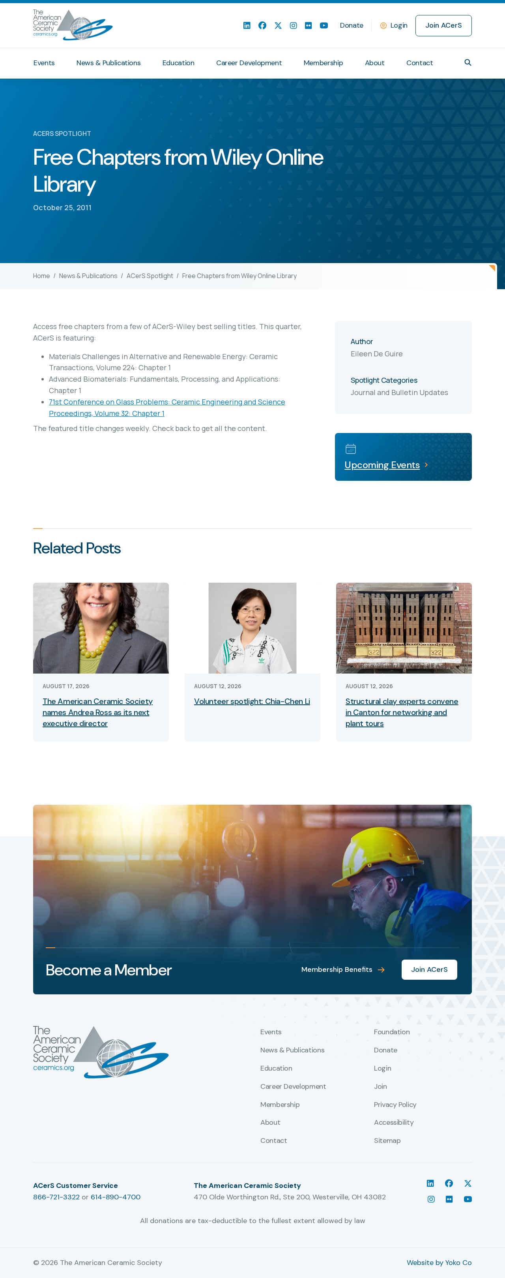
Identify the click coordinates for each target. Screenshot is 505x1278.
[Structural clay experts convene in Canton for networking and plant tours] (404, 627)
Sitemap (387, 1141)
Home (41, 275)
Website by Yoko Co (439, 1262)
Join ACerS (443, 25)
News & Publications (108, 63)
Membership (323, 63)
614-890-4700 (115, 1197)
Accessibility (393, 1123)
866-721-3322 (56, 1197)
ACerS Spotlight (150, 275)
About (375, 63)
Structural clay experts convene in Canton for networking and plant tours (402, 712)
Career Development (249, 63)
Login (399, 25)
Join (380, 1087)
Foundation (392, 1032)
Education (179, 63)
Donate (351, 25)
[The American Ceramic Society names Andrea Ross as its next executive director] (101, 627)
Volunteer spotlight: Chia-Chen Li (252, 701)
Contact (419, 63)
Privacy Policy (395, 1105)
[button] (468, 62)
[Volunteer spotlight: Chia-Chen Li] (252, 627)
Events (44, 63)
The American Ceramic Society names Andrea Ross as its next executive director (98, 712)
